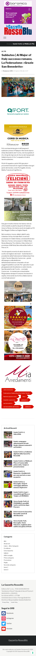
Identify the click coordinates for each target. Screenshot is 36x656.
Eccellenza (7, 548)
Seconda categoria (10, 565)
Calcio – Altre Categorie (11, 546)
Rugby (6, 562)
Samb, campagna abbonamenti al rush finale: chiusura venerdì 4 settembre (22, 444)
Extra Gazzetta (8, 550)
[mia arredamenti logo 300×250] (18, 373)
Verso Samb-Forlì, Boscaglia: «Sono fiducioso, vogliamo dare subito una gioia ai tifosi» (22, 523)
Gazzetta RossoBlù (18, 640)
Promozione (7, 560)
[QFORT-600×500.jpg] (18, 111)
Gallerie (6, 553)
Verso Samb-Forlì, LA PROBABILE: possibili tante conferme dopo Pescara (21, 504)
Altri (3, 51)
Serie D (6, 569)
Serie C (6, 567)
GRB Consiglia (8, 555)
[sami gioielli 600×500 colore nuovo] (18, 209)
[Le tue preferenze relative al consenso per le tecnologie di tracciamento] (33, 653)
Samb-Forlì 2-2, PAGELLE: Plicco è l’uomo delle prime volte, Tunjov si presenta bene (22, 464)
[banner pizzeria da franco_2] (18, 317)
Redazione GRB (8, 71)
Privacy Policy (5, 602)
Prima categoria (9, 558)
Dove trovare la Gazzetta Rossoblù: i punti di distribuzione (22, 513)
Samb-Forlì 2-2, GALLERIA (19, 433)
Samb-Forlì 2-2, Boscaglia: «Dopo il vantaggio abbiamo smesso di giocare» (20, 484)
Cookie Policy (14, 602)
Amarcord (7, 543)
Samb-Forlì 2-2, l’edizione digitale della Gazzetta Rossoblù (22, 454)
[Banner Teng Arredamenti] (18, 292)
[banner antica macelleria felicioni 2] (18, 184)
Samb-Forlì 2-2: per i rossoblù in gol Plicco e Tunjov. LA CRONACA (21, 494)
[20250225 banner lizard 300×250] (18, 136)
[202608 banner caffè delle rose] (18, 341)
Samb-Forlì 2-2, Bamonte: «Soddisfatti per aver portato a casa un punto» (22, 474)
